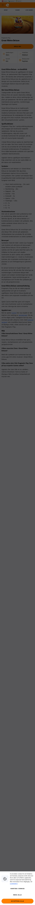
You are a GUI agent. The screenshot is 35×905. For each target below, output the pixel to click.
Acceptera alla (17, 901)
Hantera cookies (17, 889)
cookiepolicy (14, 884)
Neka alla (17, 895)
